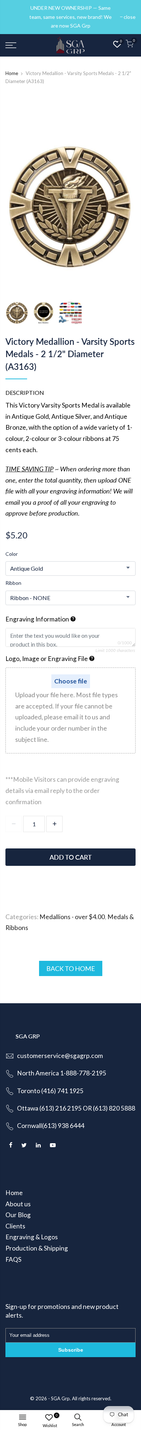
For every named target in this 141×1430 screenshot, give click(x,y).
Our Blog (18, 1215)
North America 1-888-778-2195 (61, 1073)
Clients (15, 1226)
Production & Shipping (36, 1248)
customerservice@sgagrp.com (60, 1055)
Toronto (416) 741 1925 (50, 1091)
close (15, 17)
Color (11, 554)
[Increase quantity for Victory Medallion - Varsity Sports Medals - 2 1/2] (54, 824)
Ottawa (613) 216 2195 (49, 1108)
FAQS (13, 1259)
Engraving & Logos (31, 1237)
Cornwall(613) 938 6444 (50, 1125)
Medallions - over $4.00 (72, 917)
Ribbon (13, 583)
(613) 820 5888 (114, 1108)
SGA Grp (60, 1398)
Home (11, 73)
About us (18, 1204)
